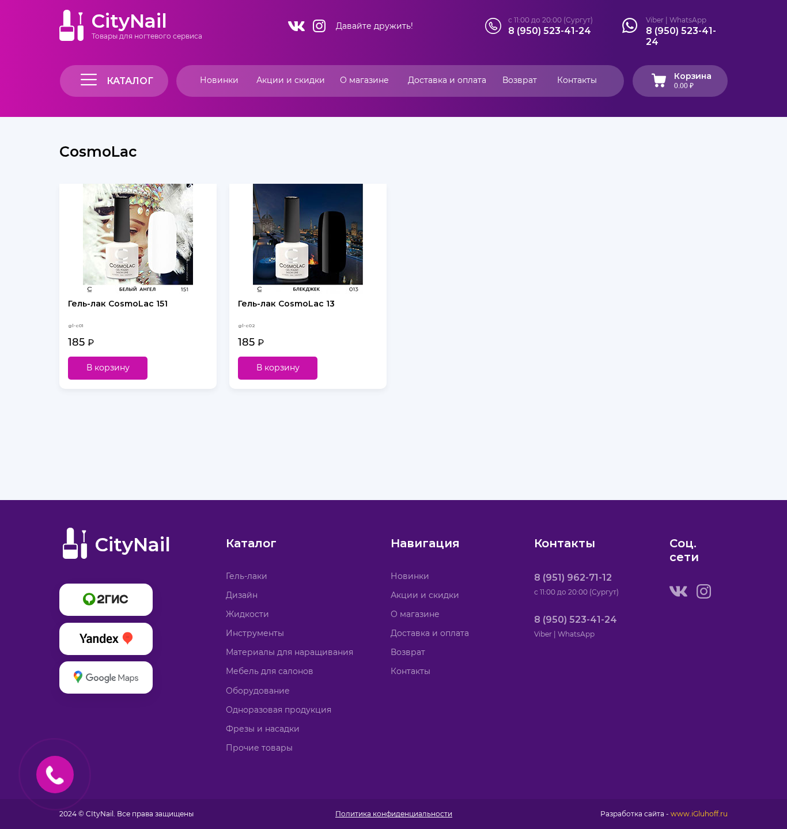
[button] (114, 81)
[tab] (683, 81)
